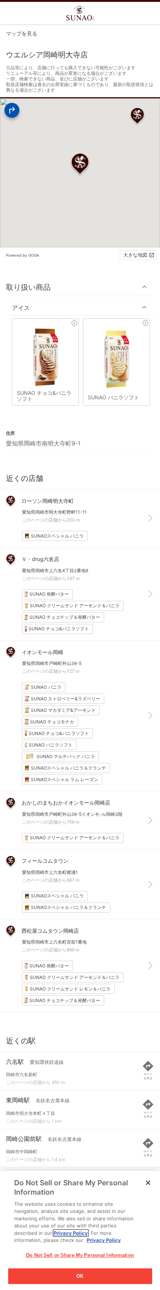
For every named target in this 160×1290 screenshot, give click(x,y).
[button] (80, 287)
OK (79, 1276)
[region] (80, 1230)
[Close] (148, 1183)
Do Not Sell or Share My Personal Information (80, 1255)
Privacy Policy (71, 1233)
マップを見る (21, 33)
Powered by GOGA (22, 255)
